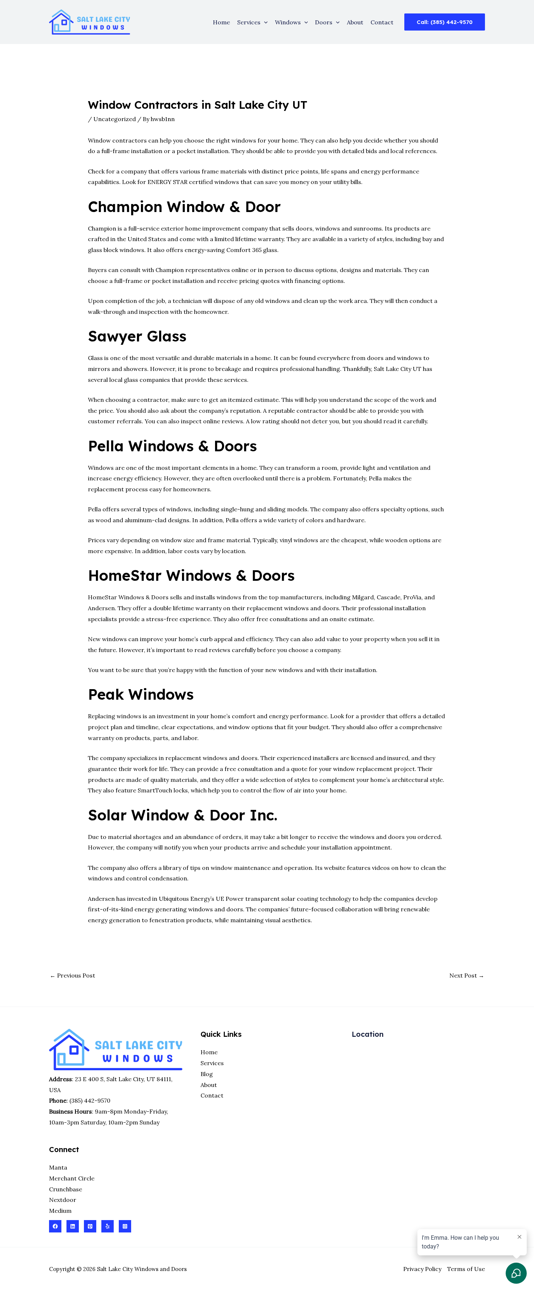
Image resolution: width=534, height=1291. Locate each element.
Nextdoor (62, 1199)
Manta (58, 1167)
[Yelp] (107, 1226)
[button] (264, 22)
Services (248, 22)
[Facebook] (55, 1226)
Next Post (466, 975)
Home (221, 22)
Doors (323, 22)
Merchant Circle (71, 1178)
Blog (207, 1074)
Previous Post (72, 975)
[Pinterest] (90, 1226)
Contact (382, 22)
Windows (288, 22)
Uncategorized (114, 119)
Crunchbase (65, 1189)
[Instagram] (125, 1226)
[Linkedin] (72, 1226)
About (355, 22)
